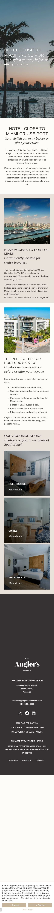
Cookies (40, 761)
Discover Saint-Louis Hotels (27, 732)
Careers (26, 761)
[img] (27, 473)
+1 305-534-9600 (27, 704)
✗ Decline (40, 905)
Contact (13, 761)
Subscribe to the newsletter (27, 728)
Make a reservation (27, 723)
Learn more (27, 909)
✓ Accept (14, 905)
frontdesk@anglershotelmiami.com (27, 701)
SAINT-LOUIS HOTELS (33, 741)
